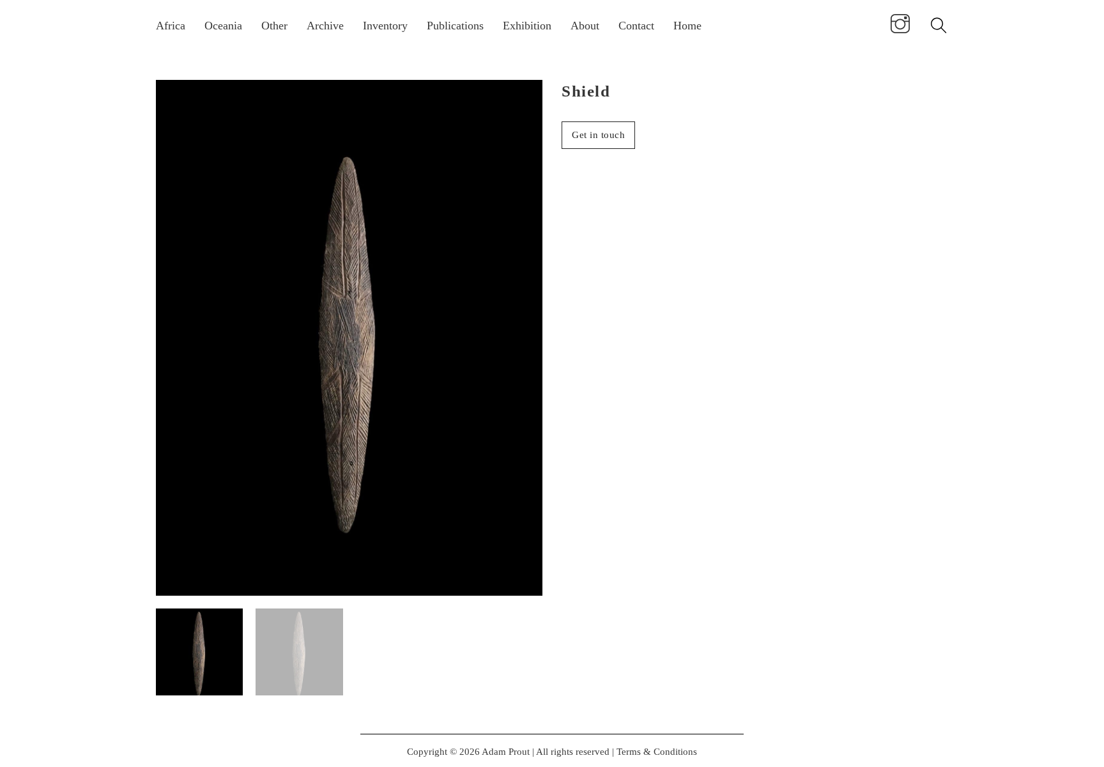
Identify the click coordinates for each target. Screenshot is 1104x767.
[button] (525, 97)
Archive (325, 25)
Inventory (385, 25)
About (585, 25)
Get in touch (598, 135)
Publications (455, 25)
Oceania (223, 25)
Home (687, 25)
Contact (636, 25)
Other (274, 25)
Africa (170, 25)
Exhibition (527, 25)
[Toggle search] (938, 25)
